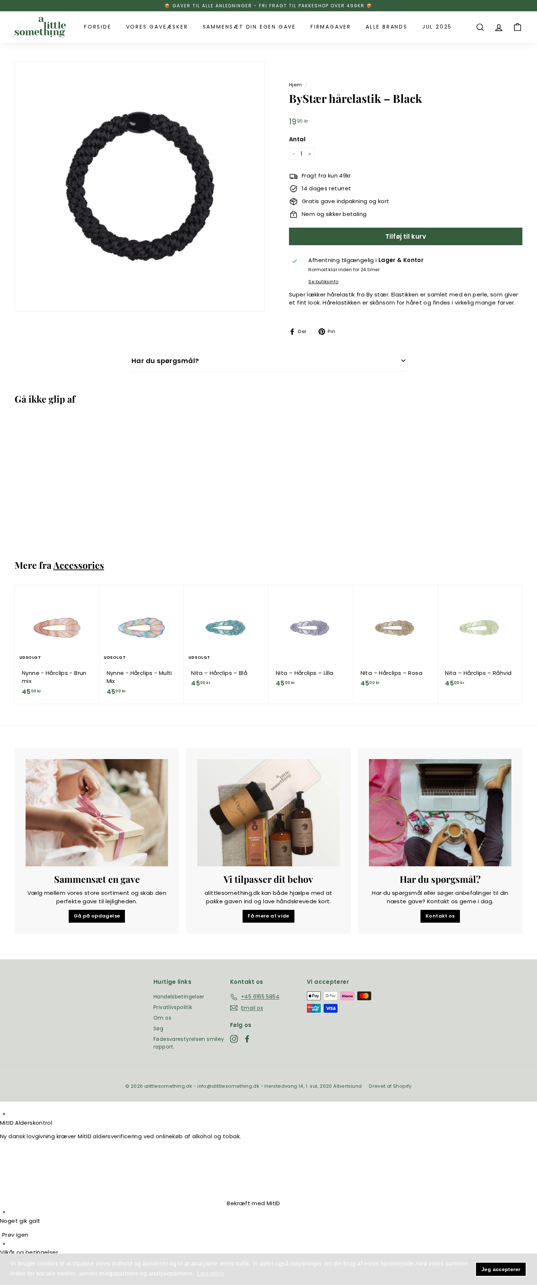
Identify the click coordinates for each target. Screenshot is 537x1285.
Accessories (78, 565)
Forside (97, 27)
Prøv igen (15, 1235)
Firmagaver (331, 27)
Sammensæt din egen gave (249, 27)
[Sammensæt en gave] (97, 812)
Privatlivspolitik (172, 1007)
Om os (162, 1017)
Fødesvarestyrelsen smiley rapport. (188, 1042)
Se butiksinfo (323, 282)
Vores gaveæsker (157, 27)
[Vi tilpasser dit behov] (268, 812)
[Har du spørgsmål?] (440, 812)
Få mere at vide (268, 915)
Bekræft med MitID (252, 1203)
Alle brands (387, 27)
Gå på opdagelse (97, 915)
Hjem (295, 85)
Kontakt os (440, 915)
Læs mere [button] (210, 1273)
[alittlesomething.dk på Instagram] (234, 1039)
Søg (158, 1028)
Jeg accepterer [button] (500, 1269)
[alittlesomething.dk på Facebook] (247, 1039)
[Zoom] (139, 186)
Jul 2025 (437, 27)
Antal (297, 139)
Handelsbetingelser (179, 996)
